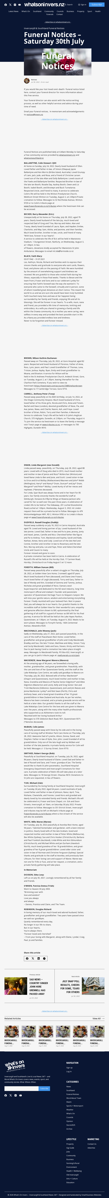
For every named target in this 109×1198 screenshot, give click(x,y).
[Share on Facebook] (27, 958)
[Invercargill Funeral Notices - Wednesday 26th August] (80, 1032)
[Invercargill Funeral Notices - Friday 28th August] (46, 1032)
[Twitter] (10, 5)
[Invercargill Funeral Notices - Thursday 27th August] (63, 1032)
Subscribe (97, 4)
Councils (60, 11)
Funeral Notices (72, 1094)
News (68, 1086)
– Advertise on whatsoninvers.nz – (54, 119)
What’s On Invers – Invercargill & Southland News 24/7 (35, 1195)
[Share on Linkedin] (38, 958)
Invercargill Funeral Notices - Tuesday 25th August (96, 1042)
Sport (89, 11)
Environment (71, 1167)
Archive (69, 1129)
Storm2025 (70, 1125)
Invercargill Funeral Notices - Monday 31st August (10, 1042)
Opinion (69, 1121)
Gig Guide (70, 1148)
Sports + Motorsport (74, 1106)
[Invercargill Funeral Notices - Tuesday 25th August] (97, 1032)
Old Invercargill (72, 1175)
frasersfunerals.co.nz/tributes (37, 813)
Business (70, 11)
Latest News (13, 11)
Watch (68, 1102)
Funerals (49, 14)
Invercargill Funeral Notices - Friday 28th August (45, 1042)
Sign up (69, 1067)
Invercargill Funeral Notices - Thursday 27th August (62, 1042)
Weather (69, 1110)
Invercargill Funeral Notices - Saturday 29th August (29, 1042)
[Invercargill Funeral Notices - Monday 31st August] (11, 1032)
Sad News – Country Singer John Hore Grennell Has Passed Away (38, 986)
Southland (37, 11)
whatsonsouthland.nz (34, 158)
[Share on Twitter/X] (33, 958)
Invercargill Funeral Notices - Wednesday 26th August (79, 1042)
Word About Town (73, 1098)
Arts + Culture (72, 1178)
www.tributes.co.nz (51, 424)
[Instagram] (15, 5)
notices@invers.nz (35, 114)
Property (80, 11)
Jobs (68, 1152)
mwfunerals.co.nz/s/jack (68, 655)
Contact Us (92, 1144)
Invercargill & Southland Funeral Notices (44, 28)
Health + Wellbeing (74, 1171)
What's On (26, 11)
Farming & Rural (72, 1163)
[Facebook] (5, 5)
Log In (69, 1071)
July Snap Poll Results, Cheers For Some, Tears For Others (70, 987)
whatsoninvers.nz (67, 155)
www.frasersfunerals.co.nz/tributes (40, 206)
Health (97, 11)
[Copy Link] (44, 958)
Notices (34, 80)
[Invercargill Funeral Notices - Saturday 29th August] (29, 1032)
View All (97, 1018)
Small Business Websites (91, 1195)
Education (70, 1182)
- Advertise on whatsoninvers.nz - (57, 22)
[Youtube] (19, 5)
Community (49, 11)
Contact (60, 14)
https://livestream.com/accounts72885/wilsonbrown (58, 385)
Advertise (91, 1148)
